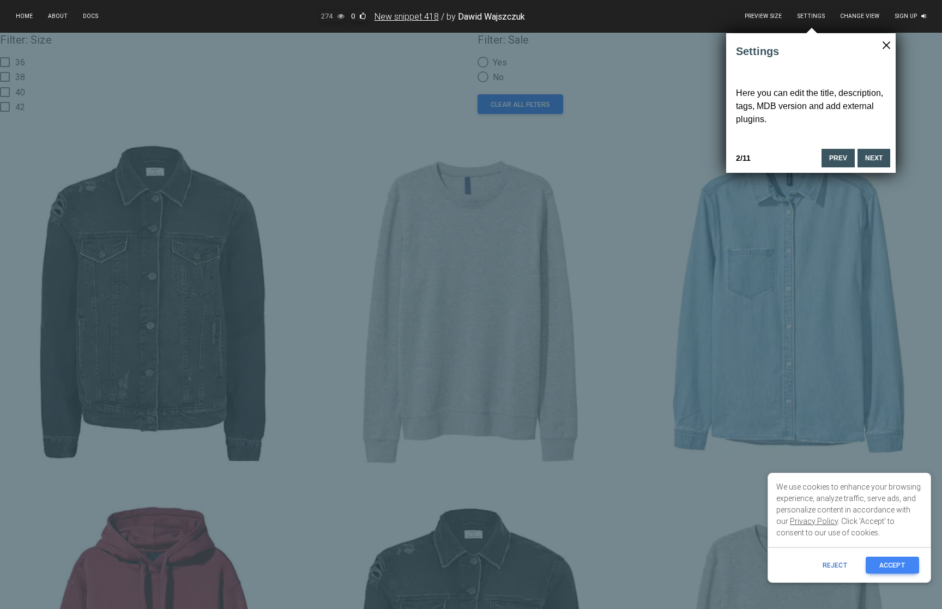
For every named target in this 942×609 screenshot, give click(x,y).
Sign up (906, 16)
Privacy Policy (814, 521)
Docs (90, 16)
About (58, 16)
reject (835, 565)
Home (24, 16)
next (874, 158)
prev (838, 158)
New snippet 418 (407, 16)
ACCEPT (892, 565)
